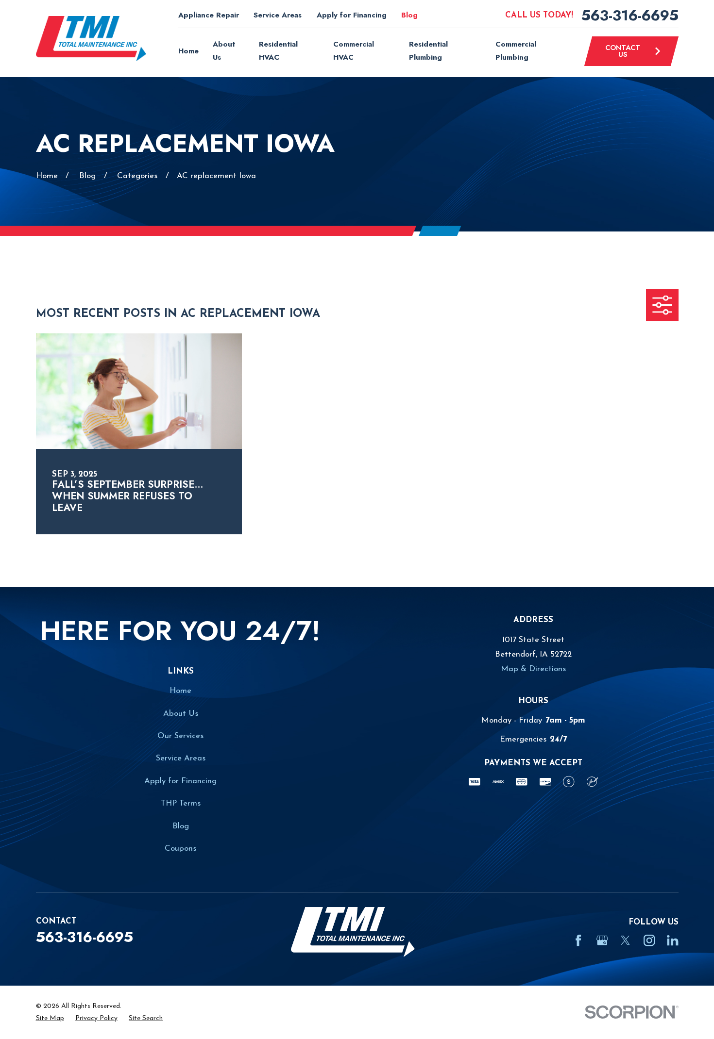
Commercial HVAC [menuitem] (353, 51)
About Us (180, 713)
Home (180, 691)
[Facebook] (578, 940)
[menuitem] (50, 1018)
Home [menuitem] (188, 51)
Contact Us (622, 51)
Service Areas (278, 15)
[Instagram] (649, 940)
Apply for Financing (352, 15)
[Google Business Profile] (602, 940)
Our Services (180, 736)
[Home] (91, 38)
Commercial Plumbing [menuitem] (515, 51)
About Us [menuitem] (224, 51)
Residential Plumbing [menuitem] (428, 51)
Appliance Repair (208, 15)
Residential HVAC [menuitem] (278, 51)
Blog (409, 15)
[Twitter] (625, 940)
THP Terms (181, 803)
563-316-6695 (630, 15)
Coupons (180, 848)
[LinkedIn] (672, 940)
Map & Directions (533, 669)
